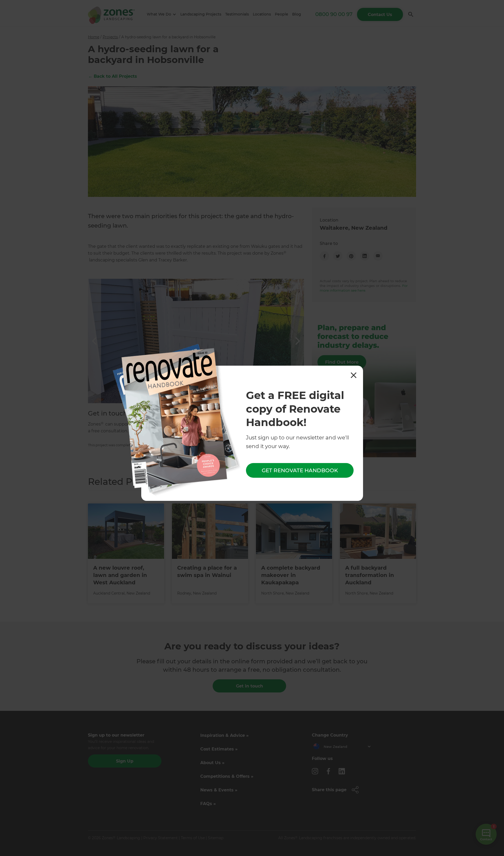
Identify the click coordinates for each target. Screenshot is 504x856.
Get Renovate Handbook (300, 471)
